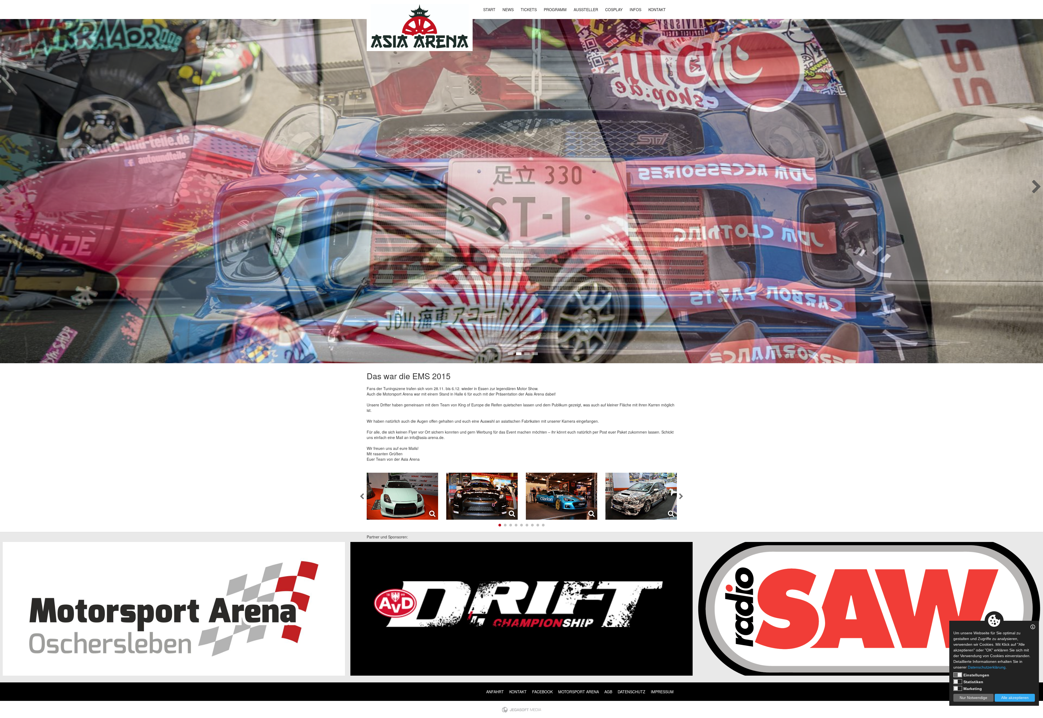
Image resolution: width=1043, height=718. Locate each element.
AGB (608, 691)
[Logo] (420, 26)
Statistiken (973, 682)
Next (1036, 185)
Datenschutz (631, 691)
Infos (635, 9)
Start (489, 9)
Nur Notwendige (973, 697)
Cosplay (614, 9)
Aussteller (586, 9)
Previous (6, 185)
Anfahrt (495, 691)
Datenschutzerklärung (987, 667)
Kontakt (657, 9)
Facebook (542, 691)
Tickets (529, 9)
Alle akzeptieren (1015, 697)
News (508, 9)
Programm (555, 9)
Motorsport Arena (578, 691)
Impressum (662, 691)
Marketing (972, 688)
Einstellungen (976, 675)
